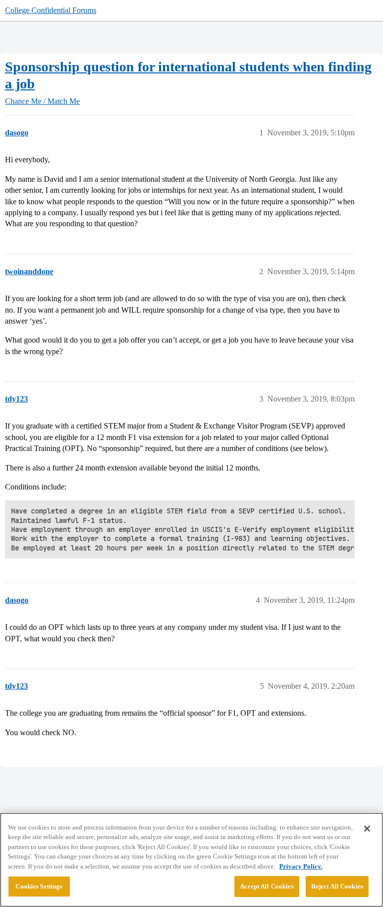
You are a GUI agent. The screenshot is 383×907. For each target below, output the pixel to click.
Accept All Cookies (266, 886)
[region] (191, 860)
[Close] (367, 829)
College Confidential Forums (50, 10)
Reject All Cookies (337, 886)
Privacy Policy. (300, 866)
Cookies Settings (38, 886)
